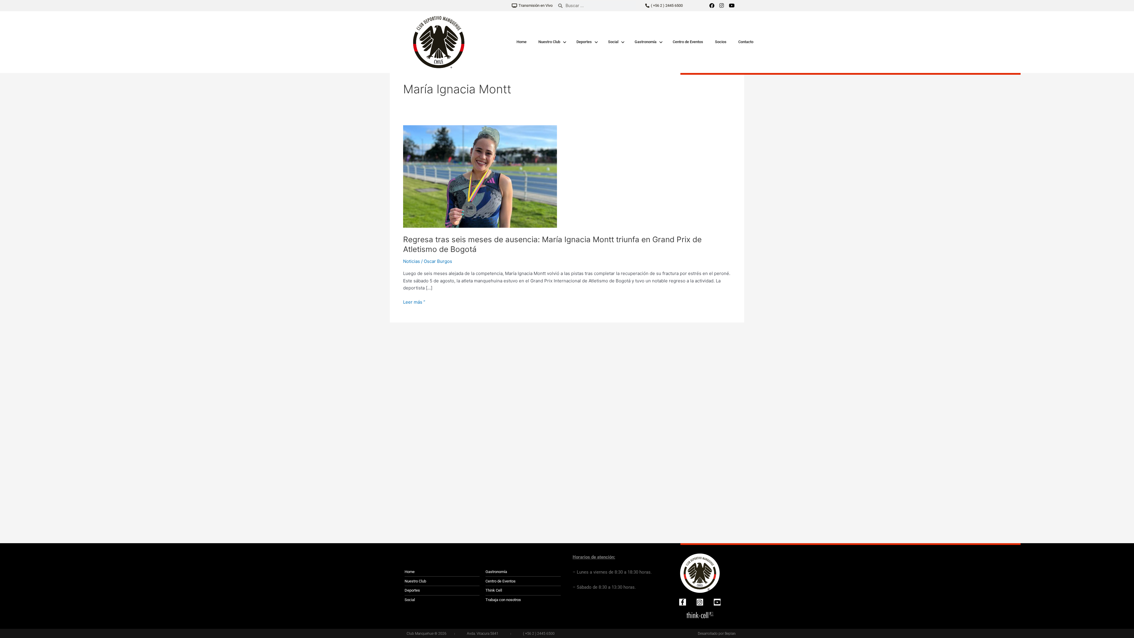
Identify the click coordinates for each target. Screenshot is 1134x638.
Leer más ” (414, 302)
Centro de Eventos (688, 42)
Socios (720, 42)
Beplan (730, 634)
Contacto (745, 42)
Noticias (411, 261)
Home (522, 42)
